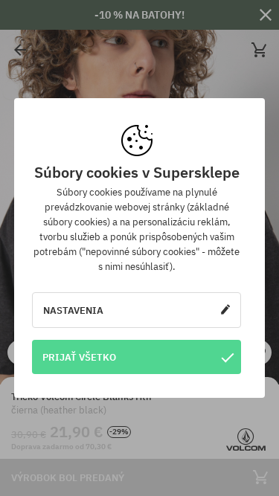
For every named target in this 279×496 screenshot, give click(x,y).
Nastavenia (73, 310)
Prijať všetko (79, 357)
